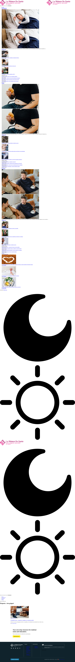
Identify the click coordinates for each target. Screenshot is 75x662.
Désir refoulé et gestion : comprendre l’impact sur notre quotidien (11, 247)
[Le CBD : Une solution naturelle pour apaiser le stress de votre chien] (9, 286)
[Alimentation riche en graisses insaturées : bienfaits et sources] (5, 142)
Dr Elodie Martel (14, 623)
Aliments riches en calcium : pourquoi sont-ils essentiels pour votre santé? (12, 163)
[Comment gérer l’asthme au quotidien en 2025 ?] (5, 73)
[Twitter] (13, 648)
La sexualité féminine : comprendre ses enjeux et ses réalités (10, 228)
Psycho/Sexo (3, 168)
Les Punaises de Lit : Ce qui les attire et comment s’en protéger (10, 275)
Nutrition (3, 83)
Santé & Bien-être (4, 8)
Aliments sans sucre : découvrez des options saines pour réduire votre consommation (13, 151)
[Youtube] (17, 648)
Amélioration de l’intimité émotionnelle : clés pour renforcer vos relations (12, 250)
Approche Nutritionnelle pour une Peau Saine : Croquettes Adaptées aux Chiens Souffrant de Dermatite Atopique (17, 264)
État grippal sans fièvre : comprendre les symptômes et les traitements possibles (22, 620)
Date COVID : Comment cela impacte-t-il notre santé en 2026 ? (10, 79)
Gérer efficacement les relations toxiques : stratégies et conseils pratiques (11, 248)
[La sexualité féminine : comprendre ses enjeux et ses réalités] (5, 227)
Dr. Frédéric (4, 265)
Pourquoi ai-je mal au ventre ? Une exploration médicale (9, 76)
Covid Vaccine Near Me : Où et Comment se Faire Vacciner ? (10, 81)
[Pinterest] (15, 648)
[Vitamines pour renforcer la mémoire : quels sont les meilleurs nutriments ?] (5, 158)
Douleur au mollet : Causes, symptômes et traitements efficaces (10, 57)
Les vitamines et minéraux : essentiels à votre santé (9, 161)
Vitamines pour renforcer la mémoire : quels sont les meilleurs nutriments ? (12, 159)
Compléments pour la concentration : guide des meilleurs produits (11, 166)
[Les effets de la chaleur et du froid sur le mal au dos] (5, 65)
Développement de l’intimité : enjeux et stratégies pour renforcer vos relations (12, 236)
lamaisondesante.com (61, 659)
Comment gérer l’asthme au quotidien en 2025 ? (8, 74)
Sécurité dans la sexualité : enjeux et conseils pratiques (9, 251)
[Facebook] (11, 648)
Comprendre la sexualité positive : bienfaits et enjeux (9, 244)
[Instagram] (19, 648)
